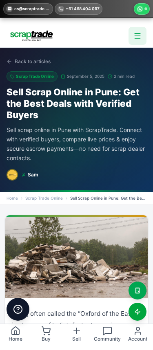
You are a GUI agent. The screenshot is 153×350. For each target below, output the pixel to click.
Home (12, 198)
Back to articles (33, 61)
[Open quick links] (18, 309)
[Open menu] (137, 36)
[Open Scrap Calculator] (137, 290)
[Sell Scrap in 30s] (137, 312)
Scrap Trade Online (44, 198)
